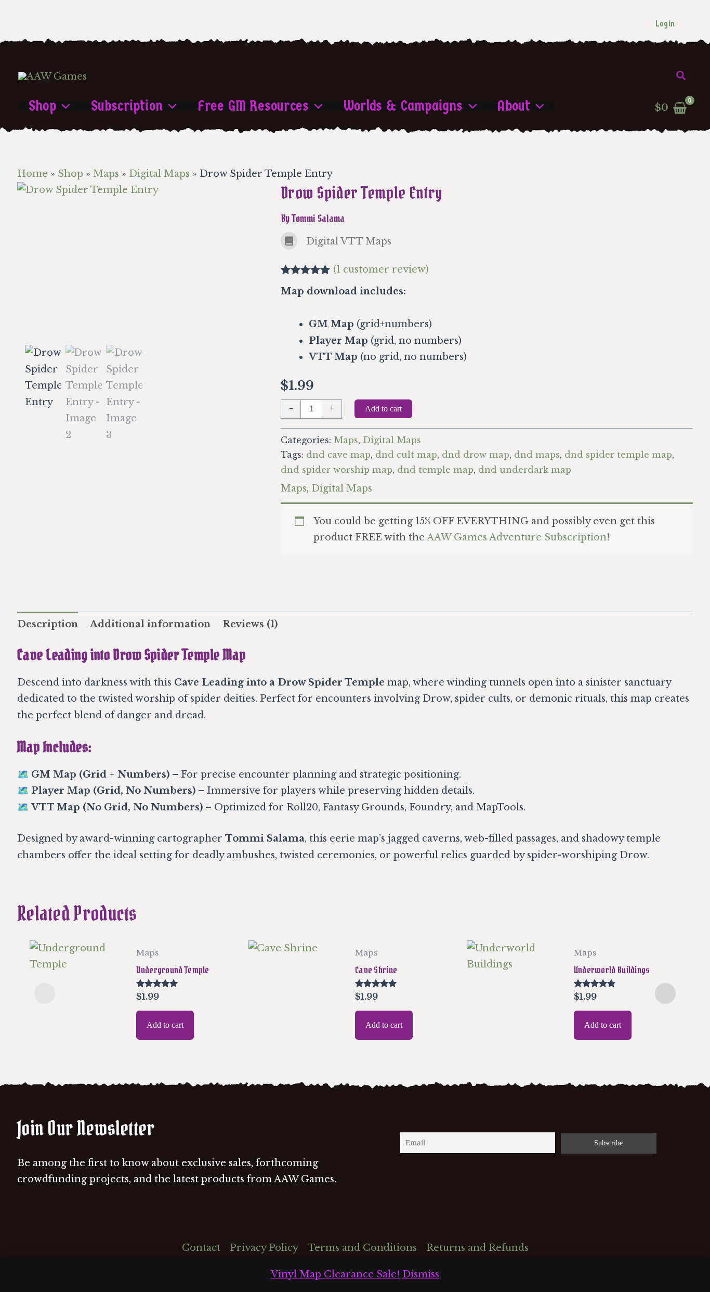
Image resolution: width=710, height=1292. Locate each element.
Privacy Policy (264, 1248)
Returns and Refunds (477, 1248)
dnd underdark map (524, 469)
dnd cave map (338, 454)
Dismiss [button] (420, 1274)
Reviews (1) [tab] (250, 624)
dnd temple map (435, 469)
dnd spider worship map (336, 469)
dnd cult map (406, 454)
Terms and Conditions (362, 1248)
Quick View (77, 1033)
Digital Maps (159, 173)
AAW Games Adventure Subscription (517, 537)
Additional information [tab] (150, 624)
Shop (70, 173)
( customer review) (381, 269)
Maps (106, 173)
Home (32, 173)
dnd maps (537, 454)
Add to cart (383, 408)
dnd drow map (475, 454)
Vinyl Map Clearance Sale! (335, 1274)
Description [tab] (47, 624)
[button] (681, 76)
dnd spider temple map (618, 454)
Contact (201, 1248)
